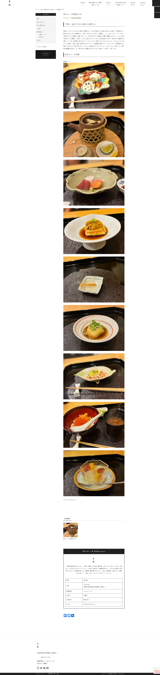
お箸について (42, 34)
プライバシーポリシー (41, 673)
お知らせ (41, 37)
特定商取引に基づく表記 (53, 673)
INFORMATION (120, 4)
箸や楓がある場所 (95, 4)
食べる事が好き (76, 18)
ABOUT (108, 4)
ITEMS (132, 4)
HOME (83, 4)
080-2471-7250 (45, 657)
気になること (40, 22)
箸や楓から (40, 32)
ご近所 (39, 28)
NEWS (38, 40)
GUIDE (143, 4)
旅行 (38, 18)
